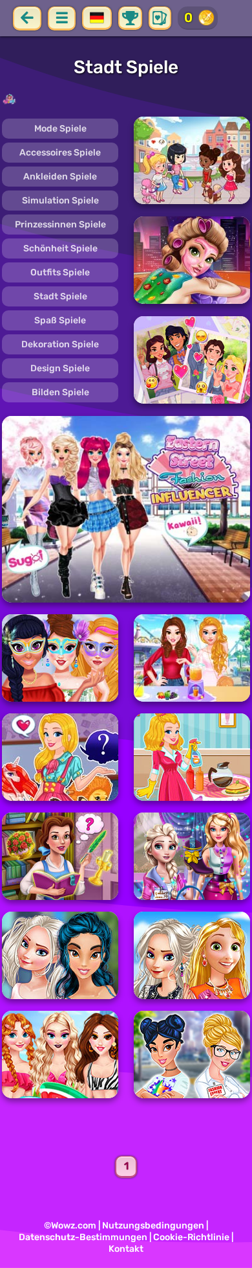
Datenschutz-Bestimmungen (83, 1237)
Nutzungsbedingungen (153, 1225)
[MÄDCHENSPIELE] (126, 99)
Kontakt (126, 1248)
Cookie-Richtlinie (191, 1237)
